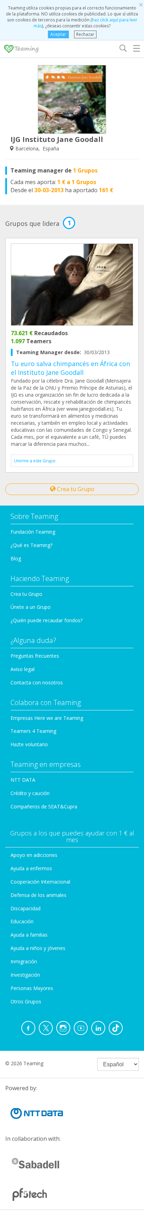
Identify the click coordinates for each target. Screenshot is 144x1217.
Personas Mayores (31, 988)
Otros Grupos (25, 1001)
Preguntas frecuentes (34, 655)
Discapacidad (25, 908)
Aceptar (58, 34)
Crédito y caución (30, 793)
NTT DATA (22, 779)
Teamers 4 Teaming (33, 731)
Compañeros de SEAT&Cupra (43, 806)
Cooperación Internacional (40, 881)
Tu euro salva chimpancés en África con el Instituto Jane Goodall (70, 368)
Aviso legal (22, 669)
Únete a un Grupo (30, 607)
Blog (15, 558)
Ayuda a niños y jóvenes (37, 948)
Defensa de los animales (38, 895)
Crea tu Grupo (75, 489)
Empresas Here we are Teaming (46, 718)
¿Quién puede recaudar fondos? (46, 620)
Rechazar (85, 34)
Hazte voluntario (29, 744)
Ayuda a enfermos (31, 868)
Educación (22, 921)
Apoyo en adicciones (33, 855)
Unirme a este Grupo (35, 461)
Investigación (25, 974)
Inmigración (23, 961)
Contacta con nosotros (36, 682)
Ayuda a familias (29, 934)
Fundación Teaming (32, 531)
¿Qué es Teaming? (31, 545)
